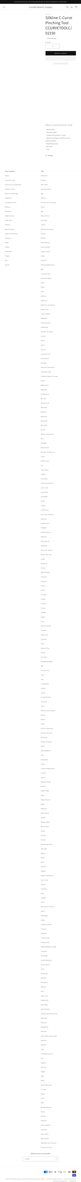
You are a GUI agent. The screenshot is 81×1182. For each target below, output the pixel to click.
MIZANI (43, 817)
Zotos (43, 1098)
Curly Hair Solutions (47, 514)
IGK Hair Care (45, 670)
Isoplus (43, 688)
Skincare (7, 225)
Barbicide (44, 390)
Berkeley (43, 412)
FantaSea (44, 577)
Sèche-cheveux (9, 216)
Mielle (43, 287)
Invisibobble (45, 684)
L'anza (43, 764)
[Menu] (4, 7)
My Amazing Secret (47, 844)
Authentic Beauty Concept (49, 376)
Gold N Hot (44, 635)
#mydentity (44, 327)
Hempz (43, 652)
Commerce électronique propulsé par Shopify (33, 1179)
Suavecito (44, 1130)
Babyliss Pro (45, 385)
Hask (42, 644)
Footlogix (44, 220)
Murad (43, 831)
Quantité (47, 42)
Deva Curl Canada (46, 550)
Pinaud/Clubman (46, 924)
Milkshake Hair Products (48, 1143)
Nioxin (43, 858)
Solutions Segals (46, 278)
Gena (42, 621)
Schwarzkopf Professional (49, 1014)
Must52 (43, 840)
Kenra (43, 207)
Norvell (43, 866)
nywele (7, 265)
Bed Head (44, 407)
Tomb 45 (43, 1067)
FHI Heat (43, 595)
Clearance (8, 238)
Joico (42, 706)
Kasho (43, 724)
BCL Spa (43, 398)
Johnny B (44, 702)
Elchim (43, 568)
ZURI (42, 1103)
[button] (60, 59)
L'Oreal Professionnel (48, 768)
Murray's (43, 835)
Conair (43, 501)
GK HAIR (43, 630)
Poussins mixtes (46, 189)
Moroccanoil (45, 826)
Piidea (43, 920)
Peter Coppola (45, 1125)
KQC (6, 260)
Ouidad (43, 898)
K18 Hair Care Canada (48, 710)
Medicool (44, 809)
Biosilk (43, 430)
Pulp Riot (44, 951)
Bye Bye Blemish (46, 1107)
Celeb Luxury (45, 461)
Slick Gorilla (45, 1134)
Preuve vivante (45, 251)
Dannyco (43, 519)
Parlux (43, 911)
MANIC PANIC (45, 791)
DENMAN (43, 528)
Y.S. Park (43, 1089)
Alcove (43, 1112)
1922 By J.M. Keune (47, 332)
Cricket (43, 505)
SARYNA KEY (45, 1000)
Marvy (43, 795)
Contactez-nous (10, 180)
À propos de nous (10, 202)
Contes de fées (45, 274)
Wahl (42, 1076)
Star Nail (43, 1031)
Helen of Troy (45, 648)
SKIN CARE (8, 251)
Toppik (43, 1072)
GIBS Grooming (46, 626)
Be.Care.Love (45, 403)
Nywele (43, 871)
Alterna (43, 349)
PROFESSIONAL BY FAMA (48, 947)
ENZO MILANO (45, 572)
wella (6, 242)
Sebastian (44, 1018)
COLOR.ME (44, 497)
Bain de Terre (45, 216)
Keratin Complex (46, 742)
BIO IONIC (44, 425)
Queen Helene (45, 965)
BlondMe (44, 443)
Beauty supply (9, 229)
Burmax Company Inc (48, 452)
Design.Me (44, 546)
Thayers (7, 256)
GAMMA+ (43, 612)
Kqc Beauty (44, 760)
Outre (43, 902)
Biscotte (43, 296)
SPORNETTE (44, 1027)
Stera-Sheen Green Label (49, 1036)
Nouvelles (8, 211)
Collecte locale (10, 189)
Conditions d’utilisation (69, 1179)
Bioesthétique (45, 242)
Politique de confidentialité (60, 1181)
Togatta (43, 1063)
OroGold (43, 889)
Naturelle (44, 849)
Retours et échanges (11, 193)
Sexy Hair (44, 1022)
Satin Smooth (45, 1009)
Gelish (43, 617)
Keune (43, 746)
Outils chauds (45, 247)
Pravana (43, 929)
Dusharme (44, 563)
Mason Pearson (46, 800)
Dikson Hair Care (46, 554)
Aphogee (44, 363)
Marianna (44, 1121)
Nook (42, 862)
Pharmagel (44, 916)
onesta (43, 225)
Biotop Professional (47, 434)
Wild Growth (45, 1138)
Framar (43, 599)
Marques (7, 207)
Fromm (43, 608)
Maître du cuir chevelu (48, 305)
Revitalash (44, 982)
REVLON (43, 987)
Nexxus (43, 853)
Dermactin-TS (45, 541)
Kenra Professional (47, 728)
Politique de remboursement (54, 1179)
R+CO (42, 969)
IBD (42, 666)
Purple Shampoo (46, 960)
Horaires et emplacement (13, 185)
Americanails (45, 358)
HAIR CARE (8, 220)
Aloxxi (43, 340)
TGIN (42, 1049)
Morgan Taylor (45, 822)
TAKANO (43, 1045)
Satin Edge (44, 1005)
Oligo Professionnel (47, 875)
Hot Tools (44, 657)
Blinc (42, 439)
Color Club (44, 488)
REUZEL (43, 238)
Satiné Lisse (44, 309)
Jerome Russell (46, 697)
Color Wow (44, 492)
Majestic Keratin (46, 782)
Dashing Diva (45, 523)
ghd (42, 211)
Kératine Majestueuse (48, 265)
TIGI (42, 1058)
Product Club (45, 938)
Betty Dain (44, 421)
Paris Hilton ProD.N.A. (48, 907)
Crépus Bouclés (46, 323)
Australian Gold (46, 372)
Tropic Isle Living (46, 1147)
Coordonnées (72, 1181)
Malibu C (43, 786)
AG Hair (43, 336)
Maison (7, 176)
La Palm (43, 773)
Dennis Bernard (46, 532)
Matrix (43, 804)
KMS (42, 291)
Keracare (44, 260)
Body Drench (45, 448)
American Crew (45, 354)
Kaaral (43, 715)
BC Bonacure (45, 394)
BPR (42, 269)
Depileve (43, 537)
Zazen (43, 1094)
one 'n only (44, 880)
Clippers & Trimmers (11, 234)
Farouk (43, 586)
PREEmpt (44, 933)
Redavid (43, 978)
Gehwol (43, 1116)
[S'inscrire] (56, 1159)
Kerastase (44, 737)
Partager (50, 155)
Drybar (43, 559)
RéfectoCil (44, 300)
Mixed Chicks (45, 813)
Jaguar (43, 693)
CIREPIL (43, 474)
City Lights (44, 479)
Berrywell (44, 416)
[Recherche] (67, 7)
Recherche (44, 176)
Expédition (8, 198)
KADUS (43, 719)
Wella (42, 1080)
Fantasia (43, 581)
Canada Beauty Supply (15, 1179)
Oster (42, 283)
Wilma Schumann (46, 1085)
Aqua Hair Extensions (47, 367)
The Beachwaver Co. (47, 1054)
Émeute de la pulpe (47, 229)
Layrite (43, 777)
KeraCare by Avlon (47, 733)
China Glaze (45, 470)
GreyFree (44, 639)
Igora (42, 675)
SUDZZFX (44, 1040)
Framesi (43, 603)
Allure (43, 345)
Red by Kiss (44, 973)
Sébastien (44, 318)
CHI (42, 465)
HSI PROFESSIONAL (47, 661)
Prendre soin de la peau (48, 202)
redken (7, 247)
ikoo (42, 679)
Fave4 (43, 590)
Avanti (43, 381)
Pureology (44, 956)
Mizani (43, 256)
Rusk (42, 991)
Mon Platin (44, 185)
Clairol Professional (47, 483)
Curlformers (45, 510)
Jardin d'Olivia (45, 314)
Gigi (42, 193)
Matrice (43, 198)
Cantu (43, 456)
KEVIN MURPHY (45, 751)
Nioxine (43, 234)
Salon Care (44, 996)
